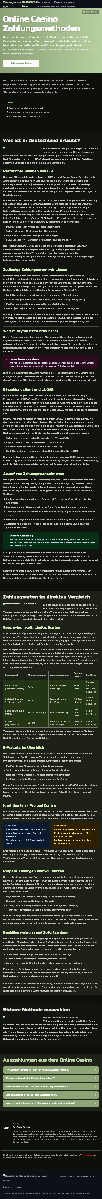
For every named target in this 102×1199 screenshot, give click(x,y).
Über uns (7, 1187)
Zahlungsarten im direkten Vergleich (29, 112)
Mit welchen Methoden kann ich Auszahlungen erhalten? (37, 1070)
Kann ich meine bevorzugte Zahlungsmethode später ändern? (40, 1103)
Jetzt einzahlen (20, 63)
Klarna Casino (44, 2)
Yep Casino (86, 1155)
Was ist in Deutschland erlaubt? (26, 108)
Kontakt (17, 1187)
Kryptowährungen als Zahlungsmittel (56, 6)
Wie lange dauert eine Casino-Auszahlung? (30, 1078)
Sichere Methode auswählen (24, 117)
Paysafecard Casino (64, 2)
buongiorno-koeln (29, 4)
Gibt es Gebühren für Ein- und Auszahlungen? (31, 1095)
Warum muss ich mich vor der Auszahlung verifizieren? (37, 1086)
